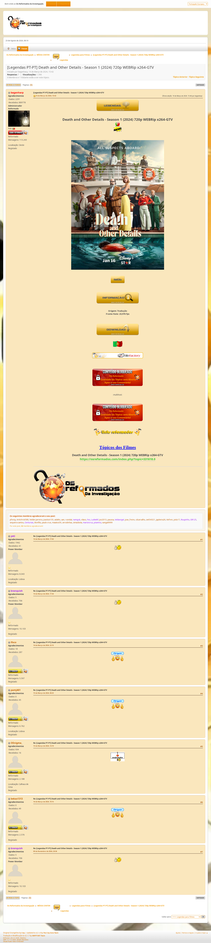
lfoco (13, 642)
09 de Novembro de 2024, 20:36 (45, 851)
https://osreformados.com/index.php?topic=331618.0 (117, 459)
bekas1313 (17, 798)
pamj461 (16, 690)
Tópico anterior (180, 77)
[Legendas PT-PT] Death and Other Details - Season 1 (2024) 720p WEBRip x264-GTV (68, 92)
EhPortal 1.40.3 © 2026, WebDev (14, 938)
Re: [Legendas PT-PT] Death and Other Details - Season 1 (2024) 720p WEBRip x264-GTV (70, 536)
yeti (13, 536)
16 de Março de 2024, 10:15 (43, 802)
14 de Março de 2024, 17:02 (43, 539)
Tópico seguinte (196, 77)
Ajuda (178, 933)
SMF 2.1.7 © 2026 (9, 940)
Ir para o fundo (13, 85)
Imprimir (200, 85)
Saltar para (166, 916)
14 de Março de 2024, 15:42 (46, 96)
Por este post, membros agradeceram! (26, 526)
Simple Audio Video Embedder (13, 941)
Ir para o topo (12, 898)
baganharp (17, 92)
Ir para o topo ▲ (201, 933)
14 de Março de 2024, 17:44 (43, 594)
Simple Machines (22, 940)
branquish (17, 590)
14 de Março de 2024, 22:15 (43, 645)
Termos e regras (188, 933)
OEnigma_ (16, 742)
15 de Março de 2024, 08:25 (43, 693)
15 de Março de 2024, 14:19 (43, 746)
